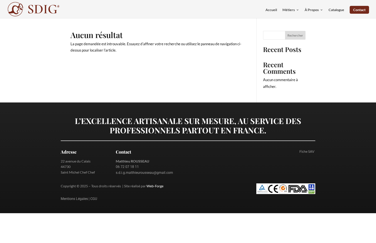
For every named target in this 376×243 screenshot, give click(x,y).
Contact (359, 10)
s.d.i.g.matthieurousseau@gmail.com (144, 173)
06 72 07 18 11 (127, 167)
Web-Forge (154, 186)
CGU (93, 199)
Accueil (271, 10)
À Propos (312, 10)
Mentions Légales (74, 199)
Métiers (288, 10)
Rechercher (295, 35)
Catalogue (336, 10)
